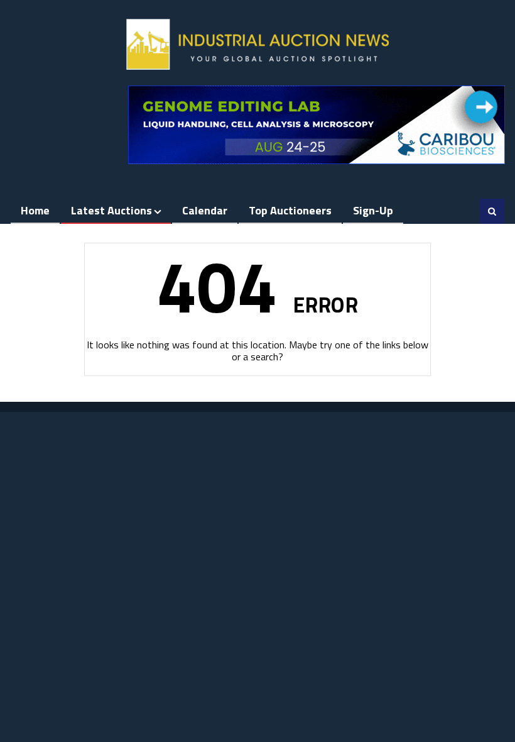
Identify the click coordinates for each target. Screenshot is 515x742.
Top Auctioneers (290, 210)
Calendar (204, 210)
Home (35, 210)
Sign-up (373, 210)
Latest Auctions (111, 210)
